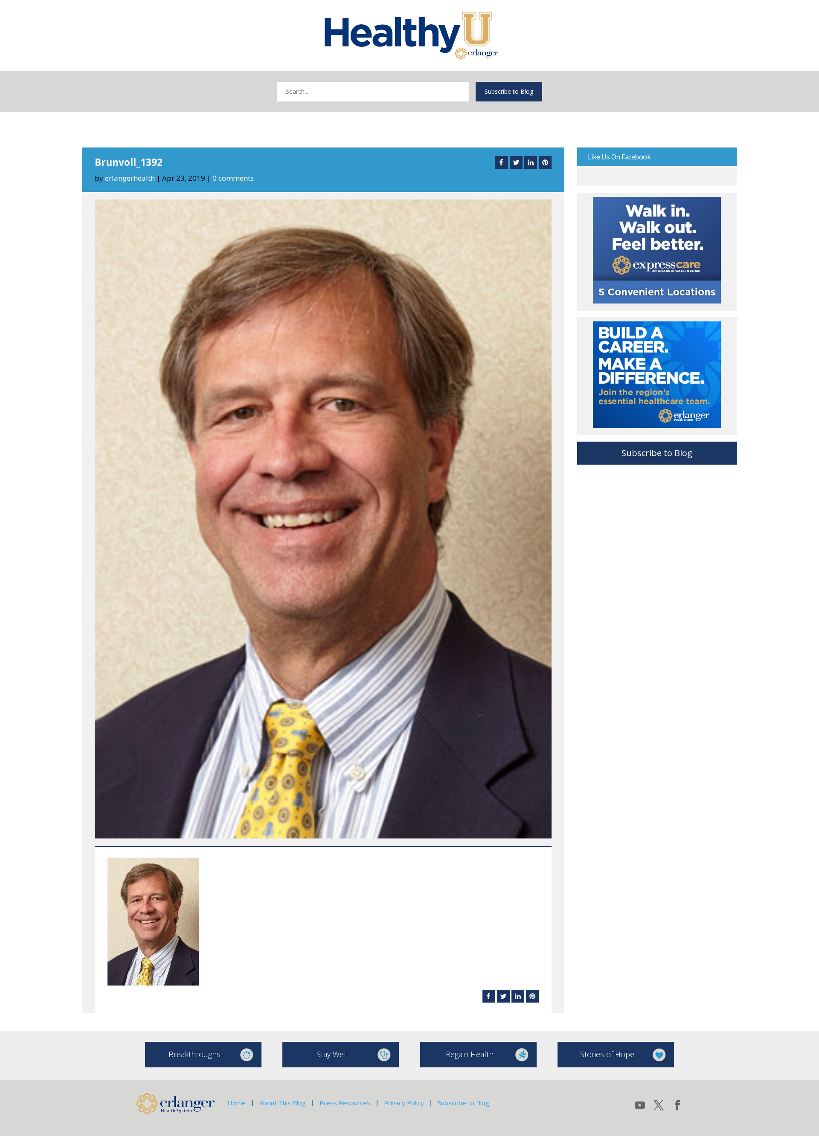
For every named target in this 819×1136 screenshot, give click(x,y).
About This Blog (282, 1102)
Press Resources (344, 1102)
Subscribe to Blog (509, 91)
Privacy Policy (404, 1102)
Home (236, 1102)
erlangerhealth (130, 178)
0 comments (233, 178)
